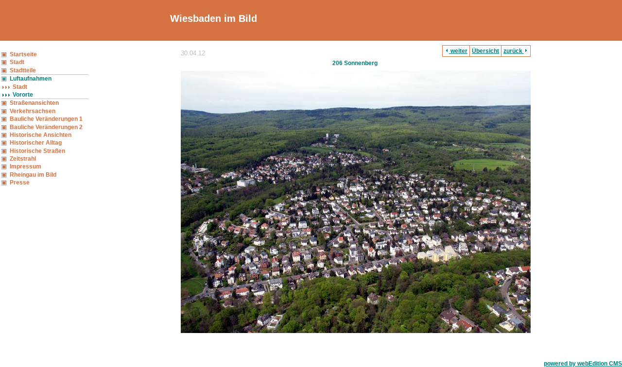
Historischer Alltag (36, 142)
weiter (458, 51)
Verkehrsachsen (32, 111)
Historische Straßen (37, 151)
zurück (513, 51)
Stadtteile (23, 70)
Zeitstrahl (23, 158)
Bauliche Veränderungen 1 (46, 119)
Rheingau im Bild (33, 174)
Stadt (17, 62)
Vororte (23, 94)
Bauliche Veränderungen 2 (46, 127)
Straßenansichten (34, 103)
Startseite (23, 54)
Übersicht (485, 51)
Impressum (25, 166)
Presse (20, 182)
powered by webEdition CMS (583, 363)
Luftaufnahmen (31, 78)
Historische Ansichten (40, 135)
